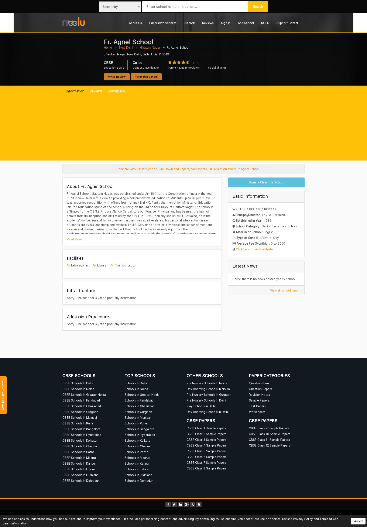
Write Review (117, 76)
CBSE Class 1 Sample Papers (206, 428)
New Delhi (126, 47)
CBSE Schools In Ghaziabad (81, 406)
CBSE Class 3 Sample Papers (206, 439)
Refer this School (146, 76)
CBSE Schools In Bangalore (81, 429)
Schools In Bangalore (139, 429)
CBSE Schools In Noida (78, 389)
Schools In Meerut (137, 457)
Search (258, 6)
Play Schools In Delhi (201, 406)
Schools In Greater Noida (142, 394)
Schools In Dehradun (139, 480)
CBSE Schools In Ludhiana (80, 475)
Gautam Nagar (150, 47)
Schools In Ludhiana (138, 475)
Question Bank (259, 383)
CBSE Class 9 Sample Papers (269, 428)
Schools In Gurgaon (138, 412)
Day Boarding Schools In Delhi (208, 412)
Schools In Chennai (138, 446)
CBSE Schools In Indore (78, 469)
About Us (135, 23)
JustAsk (189, 23)
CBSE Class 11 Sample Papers (269, 439)
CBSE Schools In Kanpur (79, 463)
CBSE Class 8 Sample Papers (207, 468)
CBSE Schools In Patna (78, 452)
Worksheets (257, 412)
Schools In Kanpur (137, 463)
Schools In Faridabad (139, 400)
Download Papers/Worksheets (186, 169)
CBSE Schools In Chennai (79, 446)
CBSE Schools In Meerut (79, 457)
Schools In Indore (137, 469)
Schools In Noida (136, 389)
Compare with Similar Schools (137, 169)
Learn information (15, 523)
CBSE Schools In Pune (77, 423)
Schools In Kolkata (137, 440)
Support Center (287, 23)
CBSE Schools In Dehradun (81, 480)
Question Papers (260, 389)
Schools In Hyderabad (140, 435)
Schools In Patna (136, 452)
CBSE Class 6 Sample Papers (207, 457)
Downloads (116, 91)
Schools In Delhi (136, 383)
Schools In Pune (136, 423)
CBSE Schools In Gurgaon (80, 412)
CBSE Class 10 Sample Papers (269, 434)
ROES (265, 23)
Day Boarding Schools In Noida (208, 389)
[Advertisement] (183, 125)
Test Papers (257, 406)
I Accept (358, 521)
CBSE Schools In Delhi (77, 383)
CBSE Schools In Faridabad (81, 400)
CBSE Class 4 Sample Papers (207, 445)
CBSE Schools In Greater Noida (84, 394)
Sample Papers (259, 400)
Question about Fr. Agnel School (236, 169)
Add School (246, 23)
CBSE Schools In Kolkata (79, 440)
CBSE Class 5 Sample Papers (207, 451)
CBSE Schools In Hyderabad (81, 435)
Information (75, 91)
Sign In (225, 23)
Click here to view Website (254, 249)
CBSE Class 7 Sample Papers (206, 462)
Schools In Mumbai (138, 417)
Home (108, 47)
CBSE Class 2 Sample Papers (206, 434)
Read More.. (75, 239)
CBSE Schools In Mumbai (79, 417)
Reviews (208, 23)
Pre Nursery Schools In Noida (207, 383)
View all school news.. (285, 290)
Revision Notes (259, 394)
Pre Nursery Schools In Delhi (206, 400)
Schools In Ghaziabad (140, 406)
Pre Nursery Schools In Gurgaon (209, 394)
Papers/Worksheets (162, 23)
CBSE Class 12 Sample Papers (269, 445)
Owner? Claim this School (266, 182)
